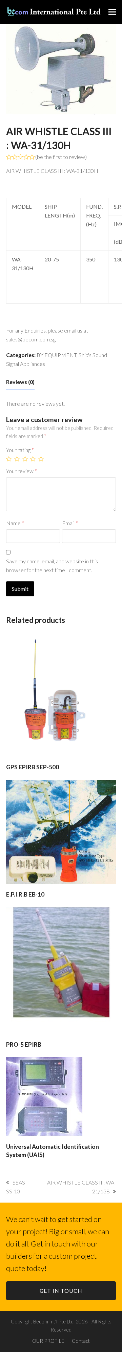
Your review (21, 471)
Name (15, 523)
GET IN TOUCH (61, 1290)
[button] (112, 12)
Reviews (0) (20, 382)
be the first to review (61, 157)
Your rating (20, 450)
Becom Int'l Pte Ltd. (54, 1321)
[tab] (20, 382)
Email (70, 523)
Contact (81, 1341)
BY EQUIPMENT (57, 355)
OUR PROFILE (48, 1341)
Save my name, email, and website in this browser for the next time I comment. (52, 565)
